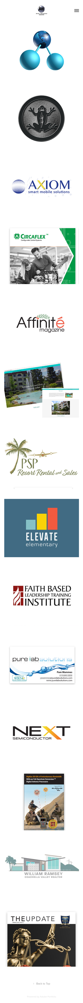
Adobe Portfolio (48, 996)
